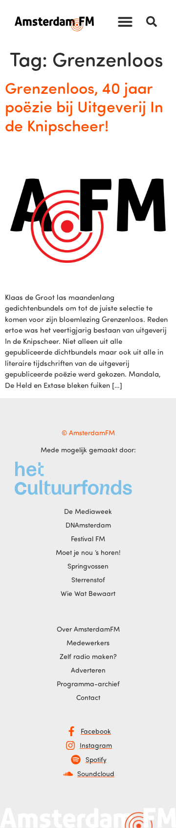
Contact (88, 697)
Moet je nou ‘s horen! (88, 552)
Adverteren (88, 670)
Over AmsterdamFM (88, 629)
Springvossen (88, 566)
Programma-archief (88, 683)
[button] (125, 21)
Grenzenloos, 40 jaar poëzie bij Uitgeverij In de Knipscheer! (84, 106)
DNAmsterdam (88, 525)
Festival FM (88, 538)
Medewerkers (88, 642)
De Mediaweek (88, 511)
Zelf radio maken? (88, 656)
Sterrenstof (88, 579)
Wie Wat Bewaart (88, 593)
